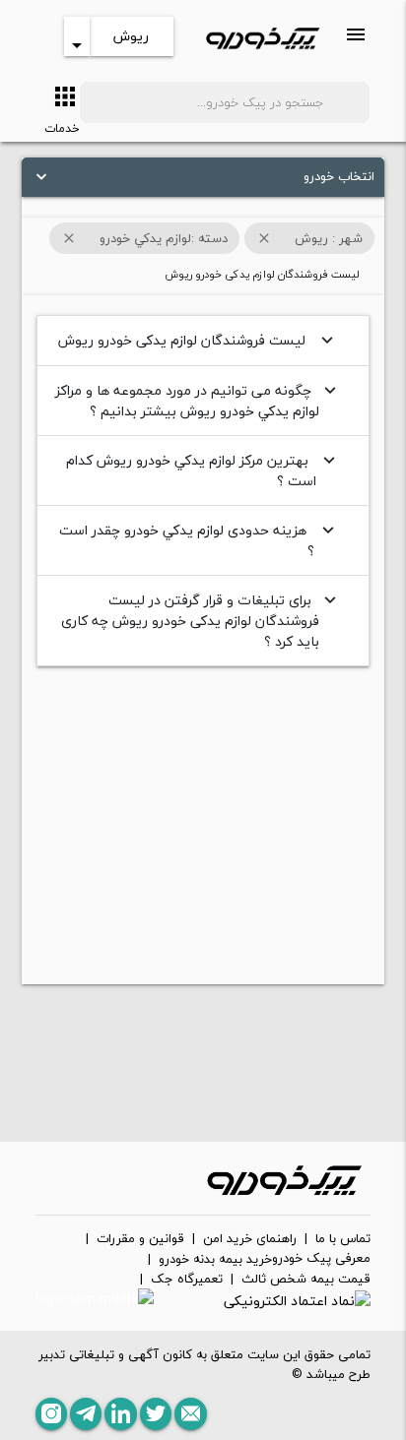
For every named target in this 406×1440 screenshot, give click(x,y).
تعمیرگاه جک (187, 1279)
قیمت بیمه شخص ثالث (306, 1279)
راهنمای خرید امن (250, 1239)
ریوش (131, 36)
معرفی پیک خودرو (321, 1259)
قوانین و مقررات (140, 1239)
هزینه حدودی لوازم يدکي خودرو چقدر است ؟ (199, 540)
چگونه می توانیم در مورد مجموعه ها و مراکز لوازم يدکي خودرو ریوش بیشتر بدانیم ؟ (198, 400)
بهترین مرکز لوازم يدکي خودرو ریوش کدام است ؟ (203, 470)
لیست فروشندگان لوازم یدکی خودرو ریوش (198, 340)
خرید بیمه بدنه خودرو (215, 1260)
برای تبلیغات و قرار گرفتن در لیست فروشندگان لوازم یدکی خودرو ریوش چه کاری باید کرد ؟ (201, 621)
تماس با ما (343, 1239)
